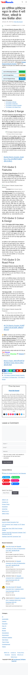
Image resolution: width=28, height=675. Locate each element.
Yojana (4, 646)
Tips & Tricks (5, 642)
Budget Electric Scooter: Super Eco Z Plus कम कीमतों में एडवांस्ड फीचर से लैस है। (14, 159)
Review (4, 630)
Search (15, 492)
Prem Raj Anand (14, 390)
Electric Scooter (8, 373)
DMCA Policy (5, 513)
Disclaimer (5, 506)
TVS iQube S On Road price (9, 377)
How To (4, 626)
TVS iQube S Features (12, 103)
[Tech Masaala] (7, 2)
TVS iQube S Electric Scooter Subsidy (14, 375)
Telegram (21, 354)
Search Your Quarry (7, 490)
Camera (4, 621)
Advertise (4, 509)
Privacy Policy (6, 504)
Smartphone (5, 633)
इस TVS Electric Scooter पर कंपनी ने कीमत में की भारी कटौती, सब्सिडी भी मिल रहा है (14, 327)
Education (4, 623)
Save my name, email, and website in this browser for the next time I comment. (14, 456)
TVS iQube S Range (11, 102)
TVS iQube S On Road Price (13, 107)
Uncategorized (6, 644)
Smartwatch (5, 635)
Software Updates (7, 637)
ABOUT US (5, 499)
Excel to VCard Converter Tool (10, 522)
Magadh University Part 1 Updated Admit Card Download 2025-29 (15, 578)
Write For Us (5, 511)
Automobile (5, 619)
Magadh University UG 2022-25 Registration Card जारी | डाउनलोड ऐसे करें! (15, 548)
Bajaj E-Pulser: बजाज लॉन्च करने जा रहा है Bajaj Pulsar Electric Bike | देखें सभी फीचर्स (14, 363)
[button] (22, 2)
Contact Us (5, 502)
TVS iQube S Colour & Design (14, 105)
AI (2, 616)
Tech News (5, 639)
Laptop (4, 628)
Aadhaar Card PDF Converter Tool (11, 536)
